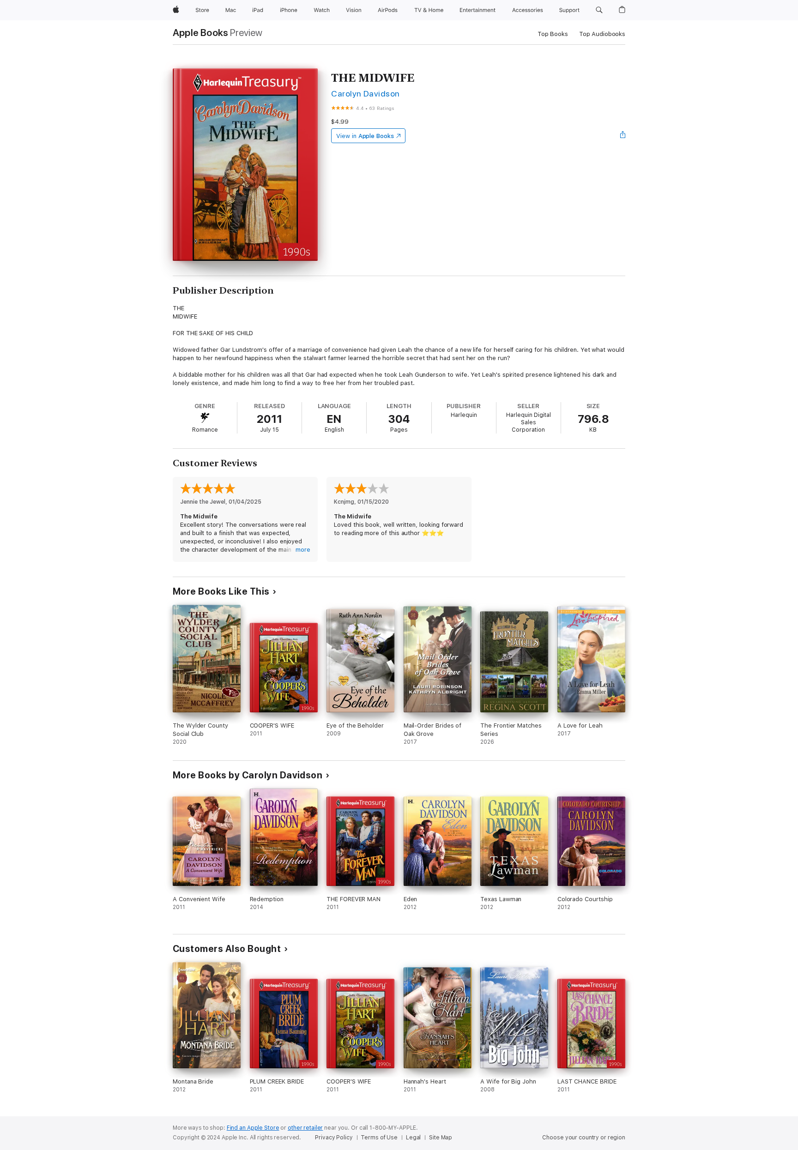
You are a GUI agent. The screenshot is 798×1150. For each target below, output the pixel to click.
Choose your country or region (583, 1137)
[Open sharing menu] (623, 135)
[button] (599, 10)
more (303, 549)
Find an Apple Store (253, 1128)
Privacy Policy (333, 1137)
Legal (413, 1137)
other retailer (305, 1128)
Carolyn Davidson (365, 93)
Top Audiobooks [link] (602, 33)
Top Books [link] (553, 33)
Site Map (440, 1137)
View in (365, 135)
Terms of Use (379, 1137)
